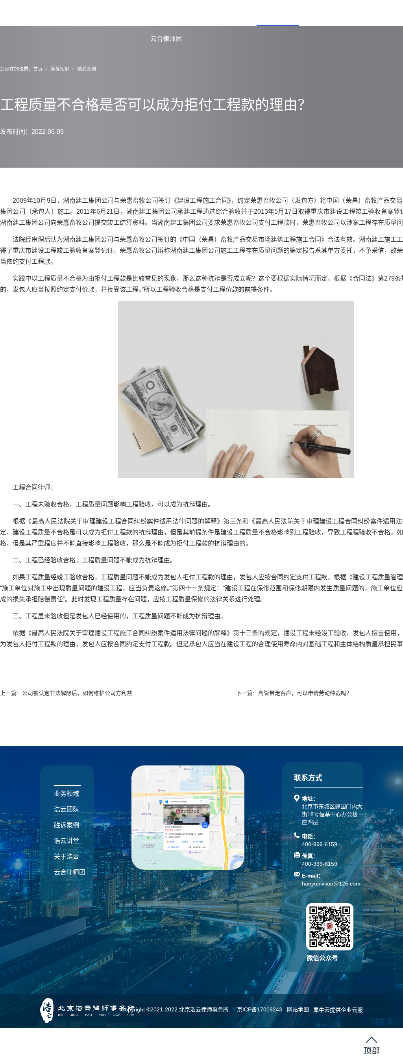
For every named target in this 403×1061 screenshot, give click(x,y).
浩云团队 (235, 12)
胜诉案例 (277, 12)
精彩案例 (86, 69)
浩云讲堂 (320, 12)
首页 (156, 12)
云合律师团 (166, 38)
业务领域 (192, 12)
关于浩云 (362, 12)
